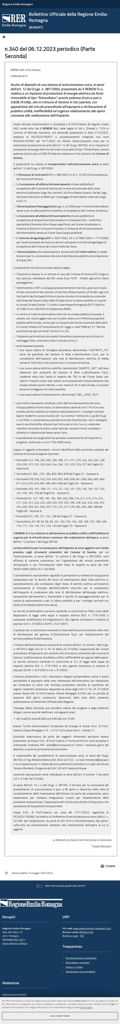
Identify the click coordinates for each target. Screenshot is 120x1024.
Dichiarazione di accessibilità (80, 971)
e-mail (74, 936)
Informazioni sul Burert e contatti (14, 996)
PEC (82, 936)
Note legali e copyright (78, 962)
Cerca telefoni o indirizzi (14, 943)
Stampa (110, 866)
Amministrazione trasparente (81, 958)
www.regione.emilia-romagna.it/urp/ (92, 928)
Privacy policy (86, 1007)
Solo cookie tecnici (60, 1015)
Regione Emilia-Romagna (17, 4)
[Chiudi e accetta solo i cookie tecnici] (112, 1004)
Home (4, 37)
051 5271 (20, 939)
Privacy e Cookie (74, 967)
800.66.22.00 (86, 932)
